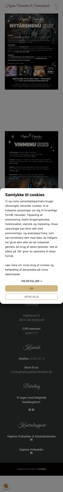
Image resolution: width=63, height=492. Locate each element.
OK (31, 288)
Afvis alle (31, 296)
